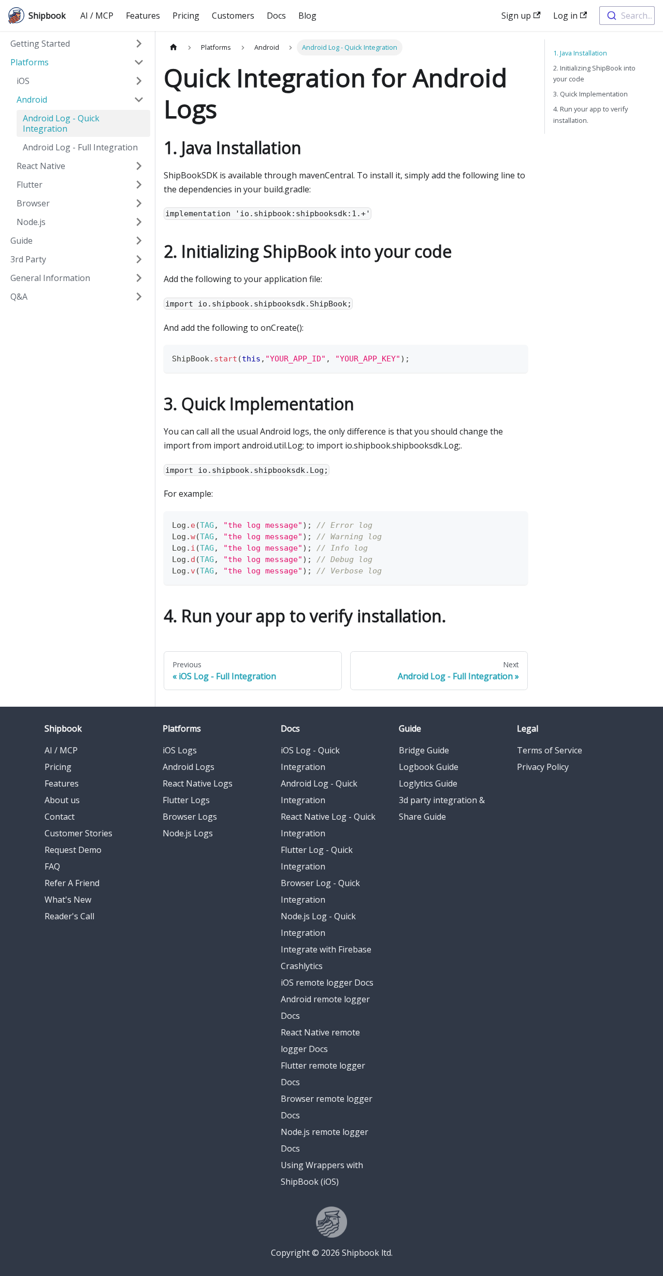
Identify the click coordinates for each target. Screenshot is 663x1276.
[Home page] (173, 47)
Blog (307, 15)
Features (143, 15)
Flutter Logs (186, 800)
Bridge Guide (424, 750)
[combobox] (627, 15)
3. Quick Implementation (590, 94)
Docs (276, 15)
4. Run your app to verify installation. (590, 114)
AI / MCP (96, 15)
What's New (68, 899)
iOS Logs (180, 750)
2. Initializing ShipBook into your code (594, 73)
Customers (233, 15)
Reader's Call (69, 916)
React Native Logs (198, 783)
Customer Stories (78, 833)
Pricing (185, 15)
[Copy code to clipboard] (515, 357)
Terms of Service (549, 750)
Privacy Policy (543, 767)
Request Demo (73, 850)
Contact (60, 816)
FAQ (52, 866)
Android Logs (188, 767)
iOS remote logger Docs (327, 982)
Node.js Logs (188, 833)
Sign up (516, 15)
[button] (77, 43)
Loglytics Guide (428, 783)
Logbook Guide (428, 767)
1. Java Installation (580, 53)
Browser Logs (190, 816)
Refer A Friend (72, 883)
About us (62, 800)
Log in (565, 15)
